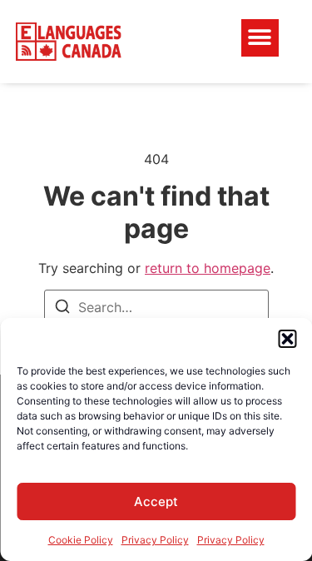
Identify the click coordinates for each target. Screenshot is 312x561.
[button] (287, 338)
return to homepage (207, 268)
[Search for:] (156, 307)
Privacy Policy (155, 540)
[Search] (62, 308)
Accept (156, 501)
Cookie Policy (80, 540)
